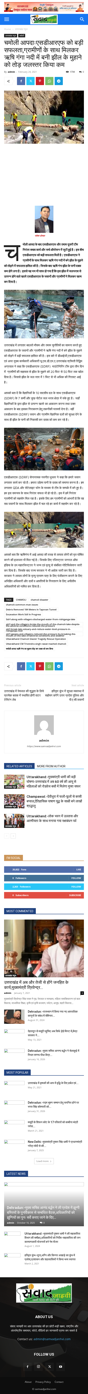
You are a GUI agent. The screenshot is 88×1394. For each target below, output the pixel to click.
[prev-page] (6, 836)
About (28, 1382)
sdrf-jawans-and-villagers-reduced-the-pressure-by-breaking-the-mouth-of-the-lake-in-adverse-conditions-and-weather (41, 634)
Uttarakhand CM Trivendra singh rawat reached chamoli (36, 643)
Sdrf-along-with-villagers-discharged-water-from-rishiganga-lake (40, 619)
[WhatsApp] (49, 81)
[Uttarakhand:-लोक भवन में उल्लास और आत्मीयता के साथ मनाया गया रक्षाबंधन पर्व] (14, 821)
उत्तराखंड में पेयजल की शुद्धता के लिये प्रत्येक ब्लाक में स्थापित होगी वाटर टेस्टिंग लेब (24, 695)
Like (78, 869)
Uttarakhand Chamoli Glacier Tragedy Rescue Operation (36, 638)
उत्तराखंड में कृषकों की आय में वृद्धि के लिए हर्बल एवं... (53, 1083)
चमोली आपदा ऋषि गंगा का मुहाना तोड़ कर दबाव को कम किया (29, 648)
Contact (59, 1382)
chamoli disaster (39, 599)
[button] (6, 19)
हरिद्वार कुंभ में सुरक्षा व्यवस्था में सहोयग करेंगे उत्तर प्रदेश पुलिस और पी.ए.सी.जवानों (64, 695)
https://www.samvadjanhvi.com (44, 746)
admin (11, 71)
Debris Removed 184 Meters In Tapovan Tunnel (31, 609)
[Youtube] (60, 1367)
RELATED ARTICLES (19, 766)
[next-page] (13, 836)
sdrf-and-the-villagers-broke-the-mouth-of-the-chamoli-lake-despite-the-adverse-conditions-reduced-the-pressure (43, 624)
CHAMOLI (21, 599)
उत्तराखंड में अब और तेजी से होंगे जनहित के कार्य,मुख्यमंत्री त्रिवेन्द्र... (36, 985)
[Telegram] (59, 81)
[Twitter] (30, 81)
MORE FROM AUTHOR (51, 766)
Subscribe (75, 895)
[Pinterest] (40, 81)
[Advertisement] (44, 174)
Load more (42, 1161)
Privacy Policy (43, 1382)
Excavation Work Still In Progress (23, 614)
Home (7, 29)
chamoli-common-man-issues (22, 604)
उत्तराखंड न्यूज (21, 29)
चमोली (21, 35)
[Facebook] (21, 81)
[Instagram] (38, 1367)
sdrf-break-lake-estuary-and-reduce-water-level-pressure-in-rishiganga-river (38, 629)
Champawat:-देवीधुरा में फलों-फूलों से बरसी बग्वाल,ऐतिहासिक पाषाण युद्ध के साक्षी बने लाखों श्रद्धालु (54, 801)
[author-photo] (44, 734)
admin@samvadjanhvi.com (52, 1339)
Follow (76, 878)
